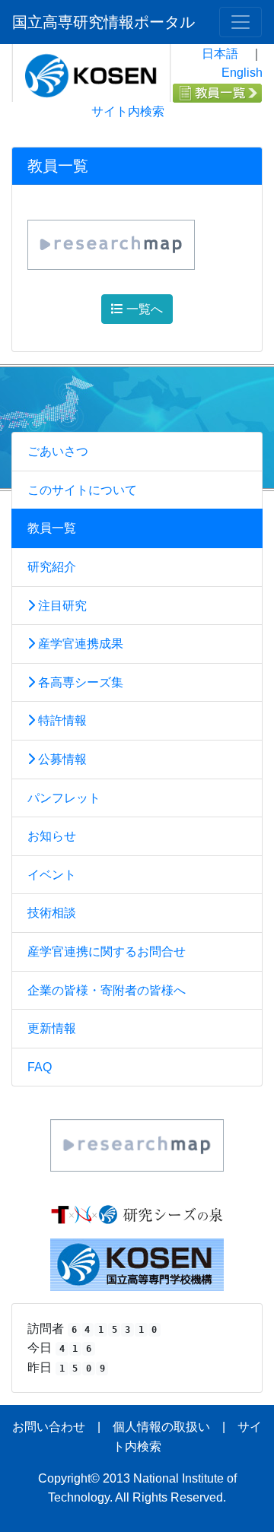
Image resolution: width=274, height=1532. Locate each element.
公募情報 (61, 759)
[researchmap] (137, 1144)
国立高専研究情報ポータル (103, 22)
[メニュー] (240, 22)
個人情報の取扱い (161, 1426)
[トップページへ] (91, 71)
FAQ (39, 1067)
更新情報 (51, 1028)
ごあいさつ (57, 451)
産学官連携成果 (79, 643)
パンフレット (63, 797)
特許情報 (61, 720)
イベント (51, 874)
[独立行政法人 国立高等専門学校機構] (137, 1263)
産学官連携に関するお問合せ (106, 951)
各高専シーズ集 (79, 682)
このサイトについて (82, 490)
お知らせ (51, 835)
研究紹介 (51, 566)
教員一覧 (51, 528)
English (242, 72)
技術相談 (51, 912)
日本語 (220, 53)
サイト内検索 (127, 111)
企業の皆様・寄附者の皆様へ (106, 990)
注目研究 (61, 605)
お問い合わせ (48, 1426)
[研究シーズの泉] (137, 1213)
